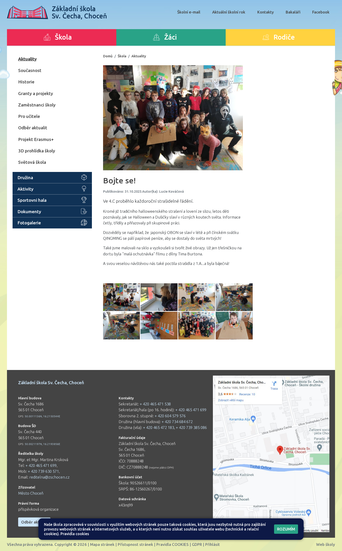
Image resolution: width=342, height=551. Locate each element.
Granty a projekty (35, 93)
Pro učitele (29, 116)
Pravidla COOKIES (172, 544)
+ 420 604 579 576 (170, 416)
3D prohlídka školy (36, 150)
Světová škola (32, 162)
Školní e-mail (188, 12)
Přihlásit (212, 544)
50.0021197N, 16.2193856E (42, 443)
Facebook (320, 12)
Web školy (325, 544)
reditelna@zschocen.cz (49, 477)
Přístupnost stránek (135, 544)
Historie (26, 81)
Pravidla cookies (74, 534)
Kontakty (265, 12)
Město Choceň (31, 493)
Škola (122, 56)
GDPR (197, 544)
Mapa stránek (102, 544)
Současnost (29, 70)
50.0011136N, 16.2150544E (42, 416)
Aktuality (27, 59)
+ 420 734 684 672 (177, 421)
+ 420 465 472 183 (158, 427)
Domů (108, 56)
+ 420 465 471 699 (41, 465)
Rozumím (286, 529)
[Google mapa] (271, 454)
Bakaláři (293, 12)
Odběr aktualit (32, 127)
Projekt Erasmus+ (36, 139)
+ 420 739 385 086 (191, 427)
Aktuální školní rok (228, 12)
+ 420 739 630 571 (43, 471)
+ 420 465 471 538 (155, 404)
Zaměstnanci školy (37, 104)
